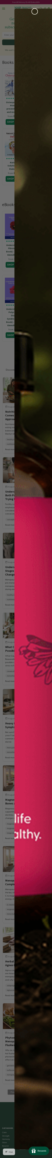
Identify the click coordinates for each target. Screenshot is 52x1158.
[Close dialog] (35, 11)
